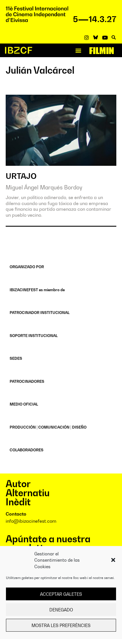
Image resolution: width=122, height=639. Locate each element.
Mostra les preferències (61, 625)
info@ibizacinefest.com (31, 521)
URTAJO (21, 176)
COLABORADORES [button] (26, 450)
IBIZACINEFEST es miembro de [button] (37, 290)
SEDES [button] (16, 358)
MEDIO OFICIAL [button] (24, 404)
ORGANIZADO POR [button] (27, 266)
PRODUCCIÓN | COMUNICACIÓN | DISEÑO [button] (48, 427)
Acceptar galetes (61, 594)
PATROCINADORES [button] (27, 381)
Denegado (61, 609)
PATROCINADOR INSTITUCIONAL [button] (40, 312)
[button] (113, 560)
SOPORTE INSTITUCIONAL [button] (34, 335)
